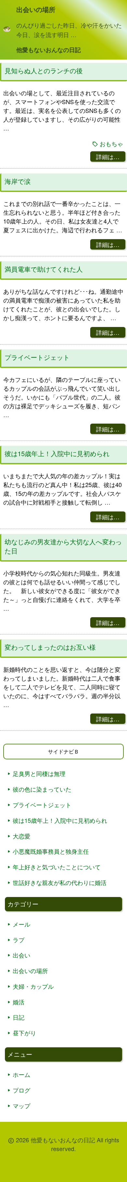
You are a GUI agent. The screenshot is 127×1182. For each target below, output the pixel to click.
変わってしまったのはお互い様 (50, 647)
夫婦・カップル (33, 986)
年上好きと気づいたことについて (57, 867)
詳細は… (108, 156)
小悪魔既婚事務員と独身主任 (51, 851)
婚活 (18, 1002)
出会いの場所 (30, 970)
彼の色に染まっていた (42, 789)
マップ (21, 1105)
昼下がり (24, 1032)
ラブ (18, 939)
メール (21, 924)
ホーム (21, 1074)
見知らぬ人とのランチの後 (44, 70)
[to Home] (6, 30)
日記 (18, 1017)
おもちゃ (111, 144)
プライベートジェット (37, 357)
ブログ (21, 1090)
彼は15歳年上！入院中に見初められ (57, 453)
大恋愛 (21, 836)
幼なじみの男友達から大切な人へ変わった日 (63, 546)
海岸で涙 (18, 181)
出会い (21, 955)
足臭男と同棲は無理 (39, 773)
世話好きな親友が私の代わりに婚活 (59, 882)
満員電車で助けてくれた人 (44, 269)
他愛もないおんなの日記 (48, 50)
